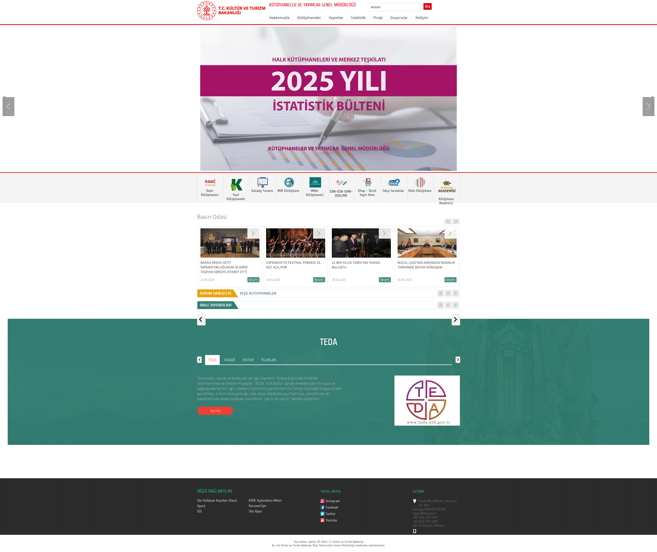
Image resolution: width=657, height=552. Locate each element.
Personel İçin (257, 506)
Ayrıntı (215, 410)
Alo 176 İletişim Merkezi (429, 525)
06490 (441, 509)
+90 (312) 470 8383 (425, 517)
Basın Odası (212, 216)
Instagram (333, 501)
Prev (9, 105)
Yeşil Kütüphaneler (258, 293)
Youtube (331, 520)
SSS (199, 511)
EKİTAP (248, 359)
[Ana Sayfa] (231, 10)
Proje (378, 17)
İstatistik (358, 17)
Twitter (331, 514)
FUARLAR (268, 359)
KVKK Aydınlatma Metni (265, 500)
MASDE (229, 359)
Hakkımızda (279, 17)
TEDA (212, 359)
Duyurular (399, 17)
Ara (427, 6)
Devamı (259, 279)
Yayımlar (336, 17)
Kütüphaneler (309, 17)
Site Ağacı (255, 511)
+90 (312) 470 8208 (425, 521)
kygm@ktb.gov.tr (425, 513)
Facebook (332, 507)
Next (648, 105)
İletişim (422, 17)
